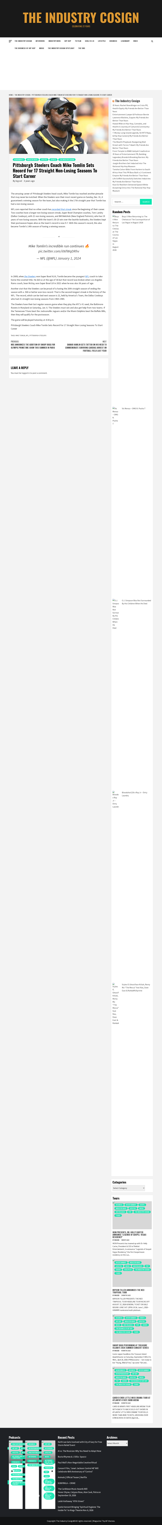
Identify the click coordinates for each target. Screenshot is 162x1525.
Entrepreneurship (122, 1374)
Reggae (21, 1466)
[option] (16, 1476)
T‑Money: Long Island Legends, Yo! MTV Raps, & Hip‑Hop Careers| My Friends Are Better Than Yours (132, 135)
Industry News (54, 41)
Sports (53, 159)
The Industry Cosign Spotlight (61, 48)
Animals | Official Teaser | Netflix (72, 1477)
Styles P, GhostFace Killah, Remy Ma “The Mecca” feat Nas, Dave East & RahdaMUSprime (136, 987)
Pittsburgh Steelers (37, 335)
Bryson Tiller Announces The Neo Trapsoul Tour (128, 1291)
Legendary (125, 41)
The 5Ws (81, 48)
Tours (118, 1215)
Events (142, 1318)
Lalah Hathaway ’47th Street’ (71, 1501)
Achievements (19, 159)
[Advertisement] (81, 71)
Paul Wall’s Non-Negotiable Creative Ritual (77, 1462)
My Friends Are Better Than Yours (19, 1457)
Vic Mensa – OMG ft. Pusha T (134, 408)
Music (41, 48)
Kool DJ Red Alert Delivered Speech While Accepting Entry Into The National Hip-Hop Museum (131, 187)
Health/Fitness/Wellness (20, 1444)
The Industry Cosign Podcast (19, 1483)
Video (135, 41)
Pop (130, 1212)
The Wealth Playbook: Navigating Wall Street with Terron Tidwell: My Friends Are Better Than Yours (131, 145)
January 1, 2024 (69, 258)
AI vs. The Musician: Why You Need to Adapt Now (79, 1451)
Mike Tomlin (20, 335)
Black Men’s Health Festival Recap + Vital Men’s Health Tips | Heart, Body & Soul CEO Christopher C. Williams (33, 1483)
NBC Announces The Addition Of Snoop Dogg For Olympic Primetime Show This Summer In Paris (33, 344)
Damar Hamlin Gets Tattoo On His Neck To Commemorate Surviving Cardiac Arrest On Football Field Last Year (86, 346)
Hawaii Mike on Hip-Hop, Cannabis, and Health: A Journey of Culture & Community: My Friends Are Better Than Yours (131, 126)
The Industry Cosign (81, 17)
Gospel (142, 1205)
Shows (118, 1270)
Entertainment (131, 1205)
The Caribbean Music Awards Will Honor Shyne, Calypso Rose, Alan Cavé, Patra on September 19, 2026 (79, 1492)
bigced (19, 180)
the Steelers (30, 276)
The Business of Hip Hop (25, 48)
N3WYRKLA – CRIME (66, 1483)
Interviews (40, 41)
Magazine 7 (98, 1521)
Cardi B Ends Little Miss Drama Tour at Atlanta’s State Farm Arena (131, 1399)
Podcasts (15, 1462)
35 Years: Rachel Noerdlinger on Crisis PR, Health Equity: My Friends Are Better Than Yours (131, 108)
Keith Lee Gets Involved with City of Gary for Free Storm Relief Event (80, 1444)
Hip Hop (67, 41)
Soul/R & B (89, 41)
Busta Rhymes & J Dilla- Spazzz (72, 1456)
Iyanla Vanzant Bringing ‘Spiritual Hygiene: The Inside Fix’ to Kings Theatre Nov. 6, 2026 (79, 1509)
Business (113, 41)
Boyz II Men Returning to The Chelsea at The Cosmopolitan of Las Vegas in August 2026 (136, 219)
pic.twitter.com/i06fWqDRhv (58, 251)
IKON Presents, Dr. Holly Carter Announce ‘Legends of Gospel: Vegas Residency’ (129, 1235)
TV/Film (78, 41)
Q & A (14, 1466)
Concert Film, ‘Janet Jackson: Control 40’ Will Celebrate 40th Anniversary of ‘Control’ (78, 1470)
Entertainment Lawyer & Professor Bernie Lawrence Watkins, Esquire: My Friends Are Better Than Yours (131, 117)
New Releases (120, 1212)
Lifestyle (102, 41)
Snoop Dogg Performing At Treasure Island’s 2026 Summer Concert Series (131, 1346)
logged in (26, 373)
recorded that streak (61, 209)
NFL (87, 276)
